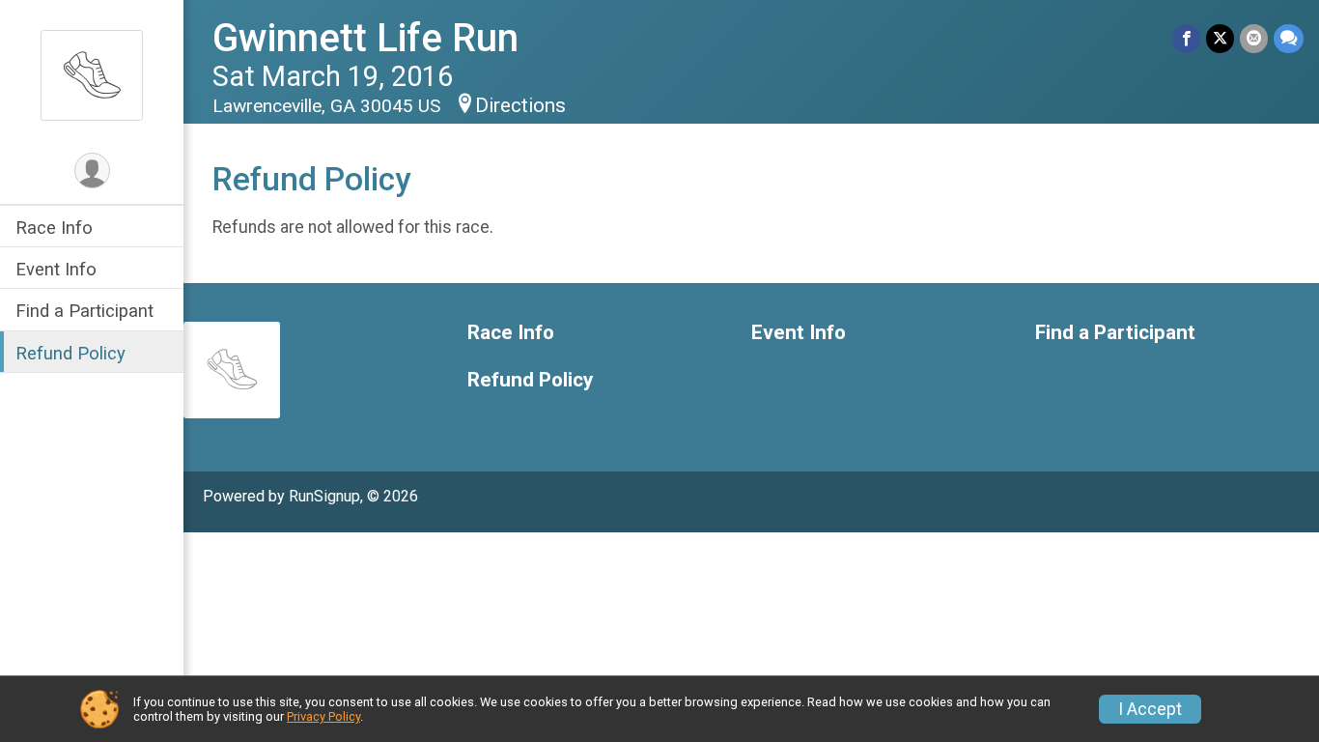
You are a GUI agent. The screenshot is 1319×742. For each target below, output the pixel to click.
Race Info (54, 227)
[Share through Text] (1289, 38)
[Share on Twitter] (1220, 38)
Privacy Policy (323, 716)
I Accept (1150, 709)
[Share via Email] (1254, 38)
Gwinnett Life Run (365, 38)
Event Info (56, 269)
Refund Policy (70, 353)
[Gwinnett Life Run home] (92, 74)
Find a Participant (84, 310)
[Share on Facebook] (1186, 38)
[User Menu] (92, 170)
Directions (520, 105)
